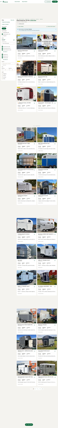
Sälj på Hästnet (24, 1)
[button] (26, 42)
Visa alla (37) (5, 59)
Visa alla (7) (5, 51)
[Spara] (34, 51)
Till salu (4, 28)
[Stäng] (56, 29)
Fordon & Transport (5, 24)
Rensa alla (12, 20)
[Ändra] (14, 40)
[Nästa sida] (43, 389)
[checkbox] (2, 32)
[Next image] (35, 42)
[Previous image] (18, 42)
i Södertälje (33, 20)
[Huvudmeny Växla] (1, 2)
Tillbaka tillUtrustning (6, 22)
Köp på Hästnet (17, 1)
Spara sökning (21, 26)
